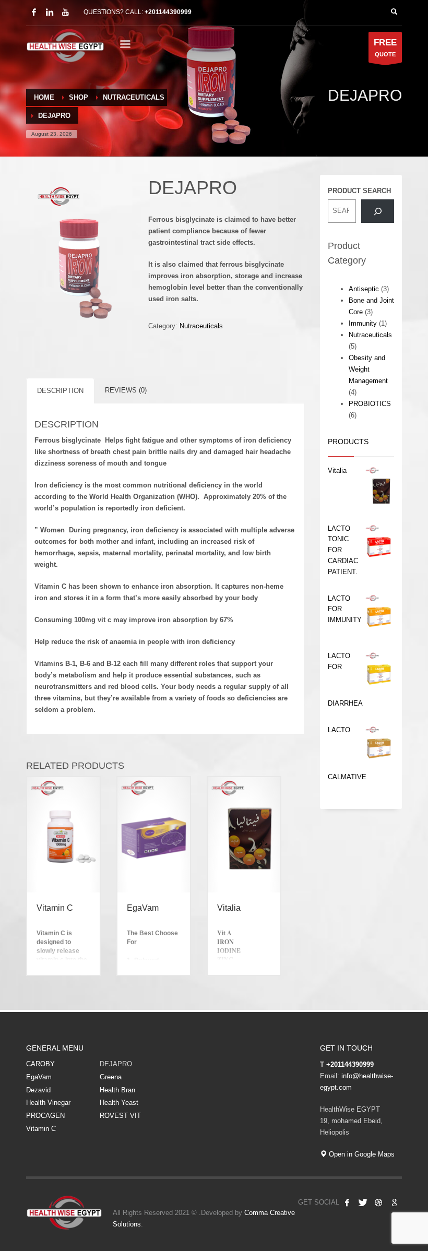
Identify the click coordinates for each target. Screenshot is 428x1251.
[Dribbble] (378, 1202)
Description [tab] (60, 391)
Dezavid (38, 1090)
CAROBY (40, 1064)
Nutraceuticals (201, 326)
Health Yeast (119, 1102)
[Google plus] (394, 1202)
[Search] (377, 211)
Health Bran (117, 1090)
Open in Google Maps (361, 1154)
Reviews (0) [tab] (126, 390)
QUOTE (385, 47)
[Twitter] (363, 1202)
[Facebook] (34, 12)
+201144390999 (168, 12)
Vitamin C (41, 1129)
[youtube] (65, 12)
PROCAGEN (45, 1115)
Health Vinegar (48, 1102)
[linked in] (49, 12)
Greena (111, 1077)
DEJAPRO (116, 1064)
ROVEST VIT (120, 1115)
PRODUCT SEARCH (359, 191)
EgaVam (39, 1077)
